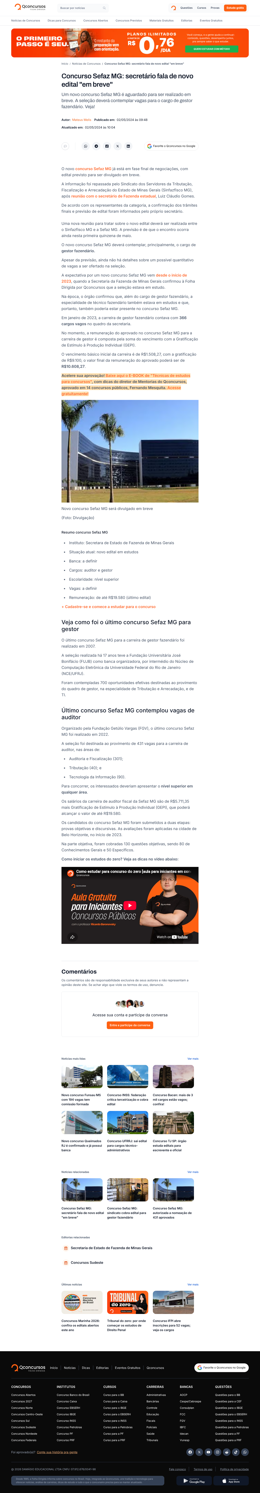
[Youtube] (208, 1452)
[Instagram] (217, 1452)
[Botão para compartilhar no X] (117, 146)
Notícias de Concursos (86, 63)
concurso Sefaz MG (93, 169)
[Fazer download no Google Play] (194, 1480)
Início (64, 63)
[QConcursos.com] (28, 1368)
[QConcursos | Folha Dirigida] (31, 8)
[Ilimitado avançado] (130, 43)
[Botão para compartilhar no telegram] (96, 146)
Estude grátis (235, 8)
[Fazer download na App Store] (231, 1480)
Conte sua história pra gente (57, 1452)
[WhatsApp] (245, 1452)
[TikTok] (236, 1452)
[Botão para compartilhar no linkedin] (128, 146)
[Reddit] (226, 1452)
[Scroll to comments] (65, 146)
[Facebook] (190, 1452)
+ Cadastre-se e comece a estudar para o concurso (108, 606)
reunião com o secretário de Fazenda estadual (113, 196)
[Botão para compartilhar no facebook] (107, 146)
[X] (199, 1452)
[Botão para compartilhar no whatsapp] (85, 146)
